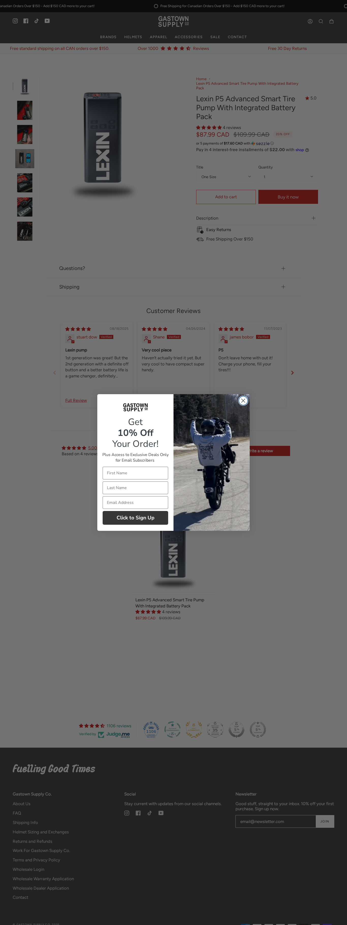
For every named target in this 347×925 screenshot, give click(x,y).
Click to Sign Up (135, 517)
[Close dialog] (243, 400)
